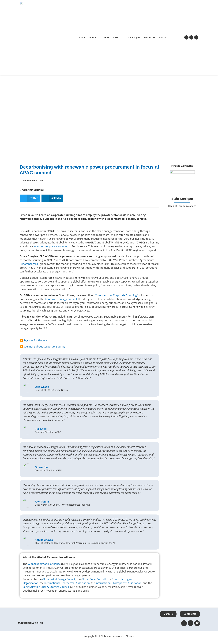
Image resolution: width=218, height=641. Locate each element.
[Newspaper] (186, 37)
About (92, 37)
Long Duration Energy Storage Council (46, 587)
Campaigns (134, 37)
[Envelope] (182, 214)
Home (82, 37)
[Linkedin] (191, 37)
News (106, 37)
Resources (149, 37)
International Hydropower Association (119, 583)
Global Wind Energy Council (58, 579)
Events (117, 37)
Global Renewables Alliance (44, 564)
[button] (30, 198)
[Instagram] (196, 37)
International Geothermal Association (67, 583)
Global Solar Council (93, 579)
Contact (163, 37)
